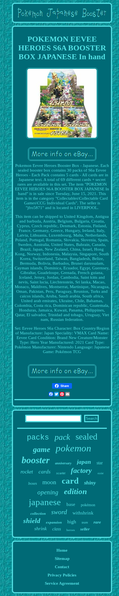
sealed (86, 436)
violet (100, 473)
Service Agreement (62, 583)
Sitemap (62, 558)
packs (38, 438)
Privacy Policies (62, 575)
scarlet (60, 473)
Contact (62, 567)
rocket (26, 472)
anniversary (63, 463)
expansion (54, 522)
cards (44, 471)
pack (62, 436)
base (70, 504)
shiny (90, 483)
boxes (32, 483)
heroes (70, 530)
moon (49, 482)
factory (81, 471)
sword (59, 512)
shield (31, 520)
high (71, 521)
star (100, 462)
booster (36, 460)
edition (75, 491)
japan (84, 462)
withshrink (83, 513)
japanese (45, 502)
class (56, 529)
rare (97, 522)
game (41, 449)
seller (85, 529)
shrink (40, 528)
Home (62, 550)
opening (47, 492)
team (85, 522)
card (70, 481)
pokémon (88, 505)
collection (38, 513)
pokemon (73, 448)
